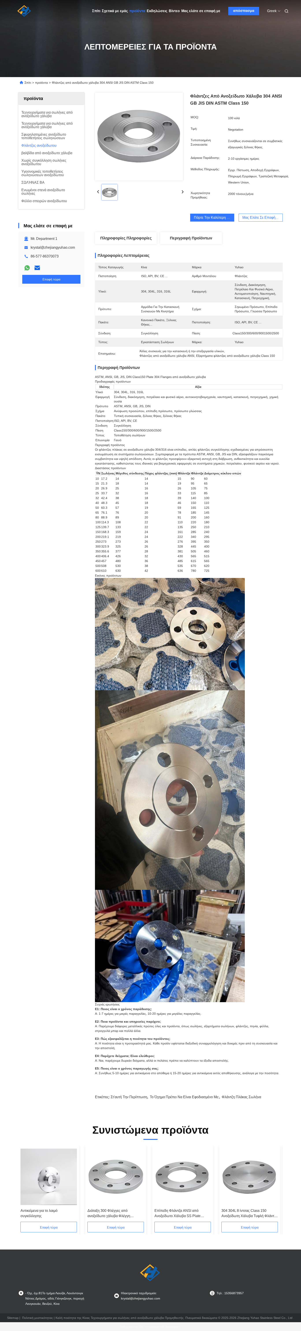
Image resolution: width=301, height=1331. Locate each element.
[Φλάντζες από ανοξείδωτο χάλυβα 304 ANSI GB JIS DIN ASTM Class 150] (139, 137)
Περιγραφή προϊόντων (191, 238)
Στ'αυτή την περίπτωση (129, 1097)
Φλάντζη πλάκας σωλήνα (241, 1097)
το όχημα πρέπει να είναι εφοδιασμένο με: (184, 1097)
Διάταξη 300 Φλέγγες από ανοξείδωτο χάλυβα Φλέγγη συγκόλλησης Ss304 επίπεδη (110, 1214)
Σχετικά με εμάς (115, 11)
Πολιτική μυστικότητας (37, 1318)
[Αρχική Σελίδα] (24, 11)
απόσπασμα (243, 11)
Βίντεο (174, 11)
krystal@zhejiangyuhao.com (53, 247)
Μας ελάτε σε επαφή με (200, 11)
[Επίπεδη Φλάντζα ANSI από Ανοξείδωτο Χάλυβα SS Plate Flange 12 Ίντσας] (182, 1176)
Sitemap (13, 1318)
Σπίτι (96, 11)
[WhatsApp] (27, 268)
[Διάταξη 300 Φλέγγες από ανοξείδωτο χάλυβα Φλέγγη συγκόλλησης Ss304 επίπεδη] (115, 1176)
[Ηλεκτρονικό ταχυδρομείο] (37, 268)
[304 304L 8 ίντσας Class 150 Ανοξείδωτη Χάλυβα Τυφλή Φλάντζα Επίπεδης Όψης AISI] (249, 1176)
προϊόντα (137, 11)
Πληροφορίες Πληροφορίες (126, 238)
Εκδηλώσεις (157, 11)
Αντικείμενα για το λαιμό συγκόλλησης (39, 1213)
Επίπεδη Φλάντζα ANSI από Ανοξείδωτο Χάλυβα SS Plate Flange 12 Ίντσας (177, 1214)
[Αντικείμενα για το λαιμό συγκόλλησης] (48, 1176)
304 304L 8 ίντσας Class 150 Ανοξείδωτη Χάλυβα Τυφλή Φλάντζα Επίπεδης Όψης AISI (249, 1214)
